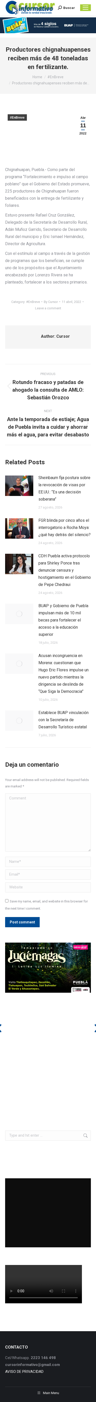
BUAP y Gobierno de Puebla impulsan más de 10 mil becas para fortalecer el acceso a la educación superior (63, 620)
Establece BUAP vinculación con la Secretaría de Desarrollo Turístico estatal (63, 719)
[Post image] (19, 486)
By (51, 302)
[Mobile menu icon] (85, 7)
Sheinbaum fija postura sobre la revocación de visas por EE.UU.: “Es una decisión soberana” (64, 488)
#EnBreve (17, 117)
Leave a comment (48, 308)
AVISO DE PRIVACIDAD (24, 1371)
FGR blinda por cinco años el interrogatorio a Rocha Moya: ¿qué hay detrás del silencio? (64, 527)
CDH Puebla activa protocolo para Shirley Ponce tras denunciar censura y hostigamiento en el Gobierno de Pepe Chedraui (64, 570)
